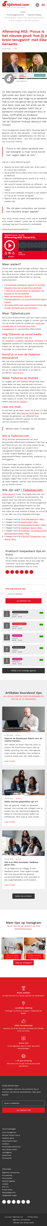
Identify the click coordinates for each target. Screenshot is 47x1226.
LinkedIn (20, 341)
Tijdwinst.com (33, 490)
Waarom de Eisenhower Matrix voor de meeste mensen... (23, 739)
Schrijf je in (18, 373)
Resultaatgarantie (8, 1192)
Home (23, 12)
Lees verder (9, 761)
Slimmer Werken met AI (11, 1135)
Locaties (5, 1184)
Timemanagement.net (15, 15)
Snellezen (5, 1144)
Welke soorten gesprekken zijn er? (21, 801)
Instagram (9, 341)
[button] (12, 948)
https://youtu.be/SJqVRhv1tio (15, 229)
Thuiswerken (7, 1158)
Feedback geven (8, 1138)
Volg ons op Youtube (18, 401)
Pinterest (39, 341)
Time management (9, 1132)
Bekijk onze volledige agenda (23, 671)
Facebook (29, 341)
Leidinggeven (7, 1152)
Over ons (5, 1187)
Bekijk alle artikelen (23, 896)
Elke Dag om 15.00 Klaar (28, 413)
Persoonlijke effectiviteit (11, 1147)
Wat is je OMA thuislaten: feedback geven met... (21, 863)
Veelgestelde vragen (9, 1195)
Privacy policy (7, 1190)
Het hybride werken (9, 1149)
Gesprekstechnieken (9, 1141)
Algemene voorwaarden (11, 1172)
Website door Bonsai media (23, 1222)
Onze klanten (7, 1178)
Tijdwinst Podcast (34, 15)
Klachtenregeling (8, 1181)
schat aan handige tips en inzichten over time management (23, 326)
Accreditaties (7, 1175)
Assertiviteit (6, 1155)
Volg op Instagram (23, 963)
